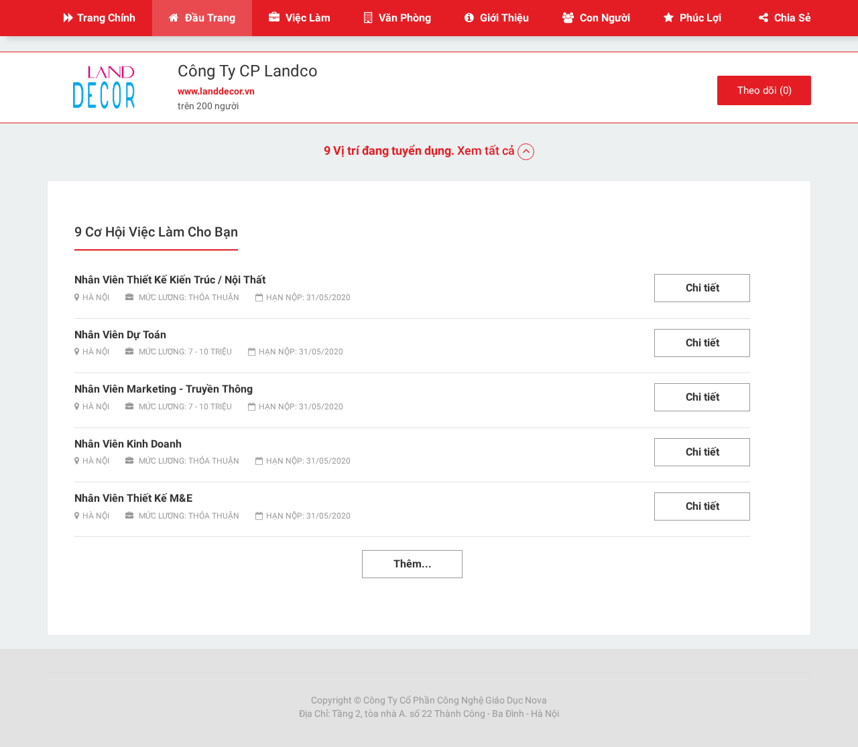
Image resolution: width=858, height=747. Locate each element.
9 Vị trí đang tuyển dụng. (419, 150)
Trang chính (106, 17)
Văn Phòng (403, 17)
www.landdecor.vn (216, 91)
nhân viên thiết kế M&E (133, 498)
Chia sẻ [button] (791, 17)
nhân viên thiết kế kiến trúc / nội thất (169, 279)
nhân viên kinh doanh (128, 443)
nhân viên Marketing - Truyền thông (163, 389)
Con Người (603, 17)
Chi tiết (702, 287)
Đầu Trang (208, 17)
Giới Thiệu (503, 17)
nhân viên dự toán (120, 334)
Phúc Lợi (699, 17)
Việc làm (306, 17)
